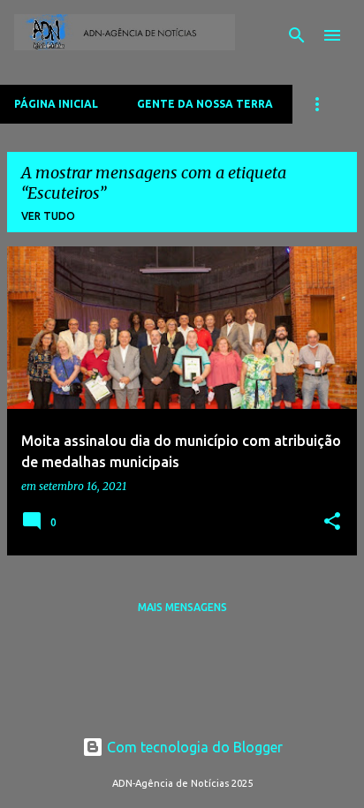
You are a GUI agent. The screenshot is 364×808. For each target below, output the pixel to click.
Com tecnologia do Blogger (193, 747)
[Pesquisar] (296, 35)
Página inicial (56, 103)
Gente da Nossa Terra (205, 103)
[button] (332, 522)
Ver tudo (48, 216)
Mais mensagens (182, 607)
